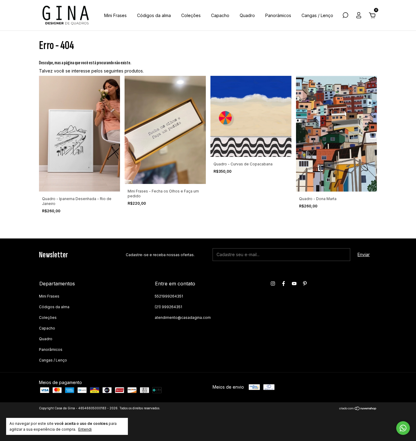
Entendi (85, 429)
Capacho (220, 15)
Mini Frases (115, 15)
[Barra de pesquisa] (345, 16)
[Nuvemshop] (358, 408)
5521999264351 (169, 296)
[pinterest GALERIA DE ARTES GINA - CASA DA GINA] (304, 283)
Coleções (191, 15)
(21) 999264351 (168, 307)
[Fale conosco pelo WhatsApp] (403, 428)
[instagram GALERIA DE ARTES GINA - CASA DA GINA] (272, 283)
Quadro (247, 15)
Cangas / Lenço (317, 15)
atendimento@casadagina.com (183, 317)
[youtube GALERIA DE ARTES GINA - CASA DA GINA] (294, 283)
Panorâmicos (278, 15)
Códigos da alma (154, 15)
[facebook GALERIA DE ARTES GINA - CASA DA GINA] (283, 283)
